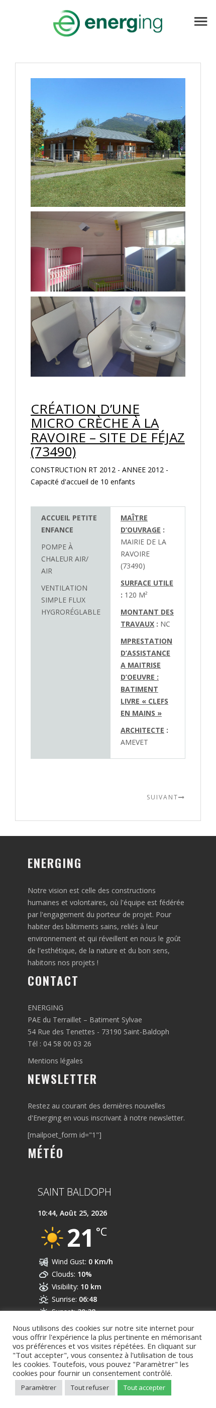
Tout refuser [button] (90, 1387)
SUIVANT (162, 797)
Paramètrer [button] (38, 1387)
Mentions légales (55, 1060)
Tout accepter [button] (144, 1387)
